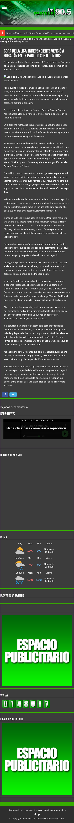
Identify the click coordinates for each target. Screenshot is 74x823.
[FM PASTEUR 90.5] (37, 13)
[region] (37, 650)
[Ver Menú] (4, 9)
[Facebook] (35, 815)
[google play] (38, 815)
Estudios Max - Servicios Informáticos (47, 810)
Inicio (5, 39)
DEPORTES (15, 39)
